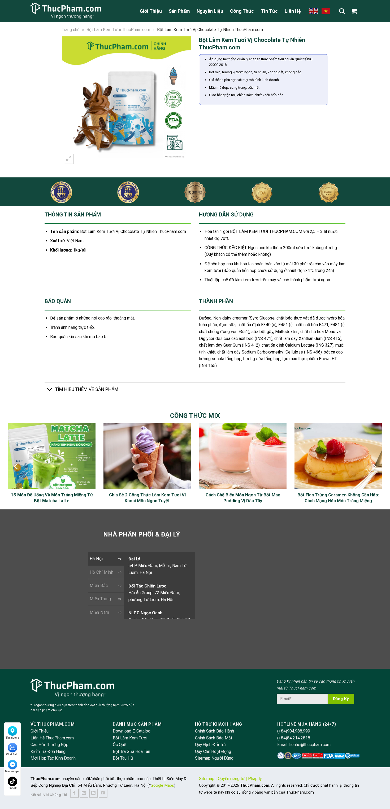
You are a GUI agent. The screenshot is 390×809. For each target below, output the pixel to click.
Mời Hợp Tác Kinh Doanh (53, 758)
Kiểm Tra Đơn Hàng (48, 751)
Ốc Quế (119, 744)
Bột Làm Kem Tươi (130, 737)
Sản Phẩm (179, 11)
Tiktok (12, 788)
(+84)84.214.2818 (293, 737)
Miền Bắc (99, 585)
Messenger (12, 771)
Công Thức (242, 11)
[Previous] (69, 101)
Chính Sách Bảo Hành (214, 731)
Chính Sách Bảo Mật (213, 737)
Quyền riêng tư (231, 778)
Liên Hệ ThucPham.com (52, 737)
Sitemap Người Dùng (214, 758)
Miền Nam (99, 612)
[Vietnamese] (326, 11)
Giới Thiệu (151, 11)
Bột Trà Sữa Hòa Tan (131, 751)
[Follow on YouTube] (103, 793)
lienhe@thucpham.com (310, 744)
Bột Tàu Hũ (123, 758)
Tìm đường (12, 737)
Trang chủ (71, 29)
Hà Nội (96, 558)
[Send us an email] (84, 793)
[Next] (183, 101)
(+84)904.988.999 (293, 731)
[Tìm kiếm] (342, 11)
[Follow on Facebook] (74, 793)
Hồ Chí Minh (101, 572)
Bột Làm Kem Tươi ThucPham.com (118, 29)
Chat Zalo (12, 754)
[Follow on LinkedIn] (93, 793)
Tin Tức (269, 11)
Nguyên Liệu (210, 11)
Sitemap (206, 778)
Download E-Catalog (131, 731)
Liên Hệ (293, 11)
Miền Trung (100, 598)
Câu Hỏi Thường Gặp (49, 744)
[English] (314, 11)
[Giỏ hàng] (355, 11)
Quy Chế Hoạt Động (213, 751)
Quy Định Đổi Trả (210, 744)
